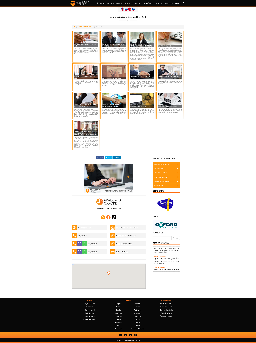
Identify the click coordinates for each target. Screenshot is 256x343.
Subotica (137, 316)
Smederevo (137, 313)
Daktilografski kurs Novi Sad (84, 77)
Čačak (118, 307)
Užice (138, 319)
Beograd (118, 304)
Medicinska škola (166, 304)
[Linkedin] (130, 335)
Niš (118, 326)
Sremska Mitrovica (137, 329)
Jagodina (118, 313)
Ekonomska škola (166, 307)
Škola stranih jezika (89, 319)
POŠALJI (175, 238)
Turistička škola (166, 313)
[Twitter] (125, 335)
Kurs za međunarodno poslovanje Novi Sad (111, 105)
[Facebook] (120, 335)
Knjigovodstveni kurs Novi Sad (85, 45)
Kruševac (118, 322)
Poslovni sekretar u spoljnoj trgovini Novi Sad (141, 45)
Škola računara (90, 316)
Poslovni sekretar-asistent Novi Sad (113, 45)
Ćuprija (118, 310)
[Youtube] (135, 335)
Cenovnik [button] (110, 3)
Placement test (168, 3)
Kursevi (118, 3)
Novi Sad (118, 329)
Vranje (137, 322)
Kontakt (102, 3)
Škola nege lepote (166, 316)
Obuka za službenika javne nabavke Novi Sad (85, 105)
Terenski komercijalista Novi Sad (140, 77)
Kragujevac (118, 316)
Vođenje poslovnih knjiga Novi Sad (168, 77)
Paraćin (137, 307)
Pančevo (138, 304)
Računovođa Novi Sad (167, 46)
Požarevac (137, 310)
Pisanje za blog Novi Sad (168, 106)
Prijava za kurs (90, 304)
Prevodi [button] (126, 3)
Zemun (137, 326)
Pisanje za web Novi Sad (140, 106)
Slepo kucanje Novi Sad (111, 78)
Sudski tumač (89, 313)
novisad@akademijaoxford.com (127, 228)
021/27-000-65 (82, 236)
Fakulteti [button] (158, 3)
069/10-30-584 (92, 244)
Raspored (89, 307)
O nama (177, 3)
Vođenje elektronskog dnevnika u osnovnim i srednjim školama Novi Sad (85, 133)
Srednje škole (147, 3)
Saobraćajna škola (166, 310)
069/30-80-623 (92, 252)
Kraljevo (118, 319)
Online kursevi (90, 310)
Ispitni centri (136, 3)
